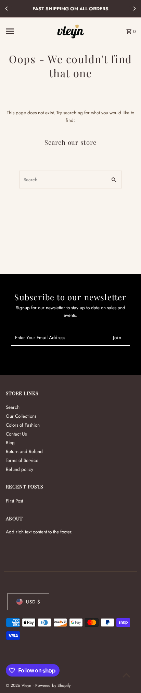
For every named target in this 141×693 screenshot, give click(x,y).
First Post (14, 500)
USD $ (33, 601)
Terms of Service (22, 460)
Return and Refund (24, 451)
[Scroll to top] (126, 675)
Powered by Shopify (52, 685)
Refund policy (19, 469)
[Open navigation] (29, 31)
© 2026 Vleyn (19, 685)
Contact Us (16, 433)
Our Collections (21, 416)
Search (13, 407)
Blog (10, 442)
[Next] (134, 8)
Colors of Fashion (23, 424)
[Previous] (7, 8)
